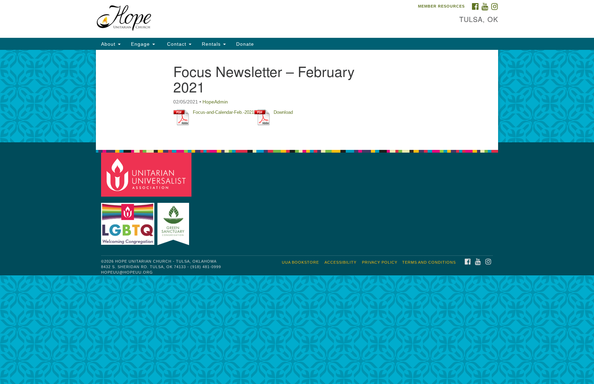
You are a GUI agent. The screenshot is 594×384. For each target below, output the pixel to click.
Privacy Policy (379, 262)
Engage (141, 44)
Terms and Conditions (429, 262)
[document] (297, 96)
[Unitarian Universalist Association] (147, 174)
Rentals (212, 44)
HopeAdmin (215, 102)
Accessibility (340, 262)
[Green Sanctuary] (174, 220)
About (109, 44)
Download (283, 112)
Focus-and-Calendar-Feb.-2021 (223, 112)
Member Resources (441, 6)
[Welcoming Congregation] (128, 220)
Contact (176, 44)
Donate (245, 44)
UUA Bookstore (300, 262)
